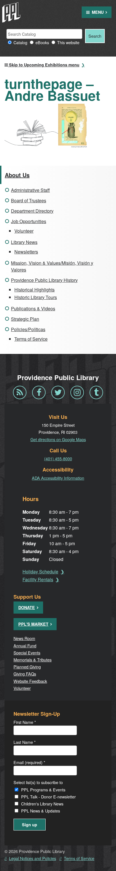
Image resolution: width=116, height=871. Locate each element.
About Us (17, 175)
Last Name (25, 742)
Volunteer (24, 231)
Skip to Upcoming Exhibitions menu (43, 65)
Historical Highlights (34, 289)
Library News (24, 242)
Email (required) (29, 762)
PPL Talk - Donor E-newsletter (48, 797)
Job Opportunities (28, 221)
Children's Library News (42, 804)
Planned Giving (27, 667)
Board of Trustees (28, 200)
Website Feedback (30, 681)
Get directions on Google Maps (58, 439)
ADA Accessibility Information (58, 478)
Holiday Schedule (40, 571)
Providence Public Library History (44, 280)
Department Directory (32, 211)
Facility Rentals (38, 579)
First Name (25, 722)
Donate (26, 607)
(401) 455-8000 (58, 458)
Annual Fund (25, 645)
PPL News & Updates (40, 811)
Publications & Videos (33, 308)
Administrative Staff (30, 190)
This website (68, 42)
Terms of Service (31, 339)
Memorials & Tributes (33, 660)
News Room (24, 638)
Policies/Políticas (28, 329)
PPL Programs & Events (43, 790)
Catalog (20, 42)
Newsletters (26, 251)
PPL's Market (33, 624)
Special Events (27, 653)
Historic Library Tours (35, 297)
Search (94, 36)
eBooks (42, 42)
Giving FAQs (25, 674)
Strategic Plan (25, 319)
